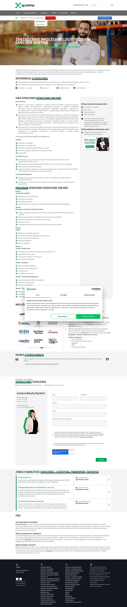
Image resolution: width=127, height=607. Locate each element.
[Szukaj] (111, 5)
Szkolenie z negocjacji (46, 598)
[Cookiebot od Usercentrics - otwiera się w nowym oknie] (92, 289)
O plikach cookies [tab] (89, 295)
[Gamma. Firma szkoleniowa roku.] (25, 5)
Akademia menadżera (46, 590)
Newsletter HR (79, 5)
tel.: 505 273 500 (22, 401)
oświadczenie (94, 126)
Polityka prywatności (70, 598)
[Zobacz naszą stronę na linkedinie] (20, 579)
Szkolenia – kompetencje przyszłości (50, 578)
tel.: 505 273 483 (22, 399)
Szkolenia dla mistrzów (47, 603)
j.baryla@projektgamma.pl (25, 407)
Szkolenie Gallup (45, 592)
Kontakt (67, 592)
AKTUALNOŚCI (63, 13)
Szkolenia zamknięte (46, 567)
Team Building (69, 590)
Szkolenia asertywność (71, 574)
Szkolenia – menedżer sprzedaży (73, 576)
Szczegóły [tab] (63, 295)
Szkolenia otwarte (70, 586)
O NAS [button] (17, 13)
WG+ (86, 5)
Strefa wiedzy (68, 596)
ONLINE (41, 18)
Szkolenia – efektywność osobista (49, 572)
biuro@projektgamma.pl (22, 570)
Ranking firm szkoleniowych (72, 584)
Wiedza (67, 594)
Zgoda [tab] (38, 295)
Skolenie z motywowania (47, 594)
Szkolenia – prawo (45, 582)
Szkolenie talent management (48, 602)
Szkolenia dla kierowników (72, 572)
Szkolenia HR (44, 576)
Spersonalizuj (62, 316)
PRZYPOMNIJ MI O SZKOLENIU (54, 385)
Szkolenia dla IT (69, 588)
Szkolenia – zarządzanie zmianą (73, 567)
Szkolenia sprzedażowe (47, 570)
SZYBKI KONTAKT (105, 18)
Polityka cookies (69, 600)
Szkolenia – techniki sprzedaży (73, 578)
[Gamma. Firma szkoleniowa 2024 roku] (17, 18)
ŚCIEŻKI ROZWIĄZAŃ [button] (30, 13)
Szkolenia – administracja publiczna (50, 580)
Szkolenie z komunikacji (71, 582)
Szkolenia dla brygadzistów (72, 580)
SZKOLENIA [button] (44, 13)
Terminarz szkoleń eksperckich (49, 586)
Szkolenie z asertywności (47, 596)
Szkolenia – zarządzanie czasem (73, 569)
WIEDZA (54, 13)
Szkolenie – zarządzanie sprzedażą (74, 570)
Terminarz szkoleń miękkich (48, 584)
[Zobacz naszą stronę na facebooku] (17, 579)
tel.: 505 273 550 (20, 572)
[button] (19, 327)
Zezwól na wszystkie (88, 316)
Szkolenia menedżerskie (47, 569)
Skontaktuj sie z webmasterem (73, 602)
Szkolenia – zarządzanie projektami (50, 574)
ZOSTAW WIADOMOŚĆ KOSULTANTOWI (29, 385)
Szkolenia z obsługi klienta (47, 600)
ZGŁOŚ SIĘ (50, 18)
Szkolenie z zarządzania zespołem (49, 588)
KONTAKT (73, 13)
